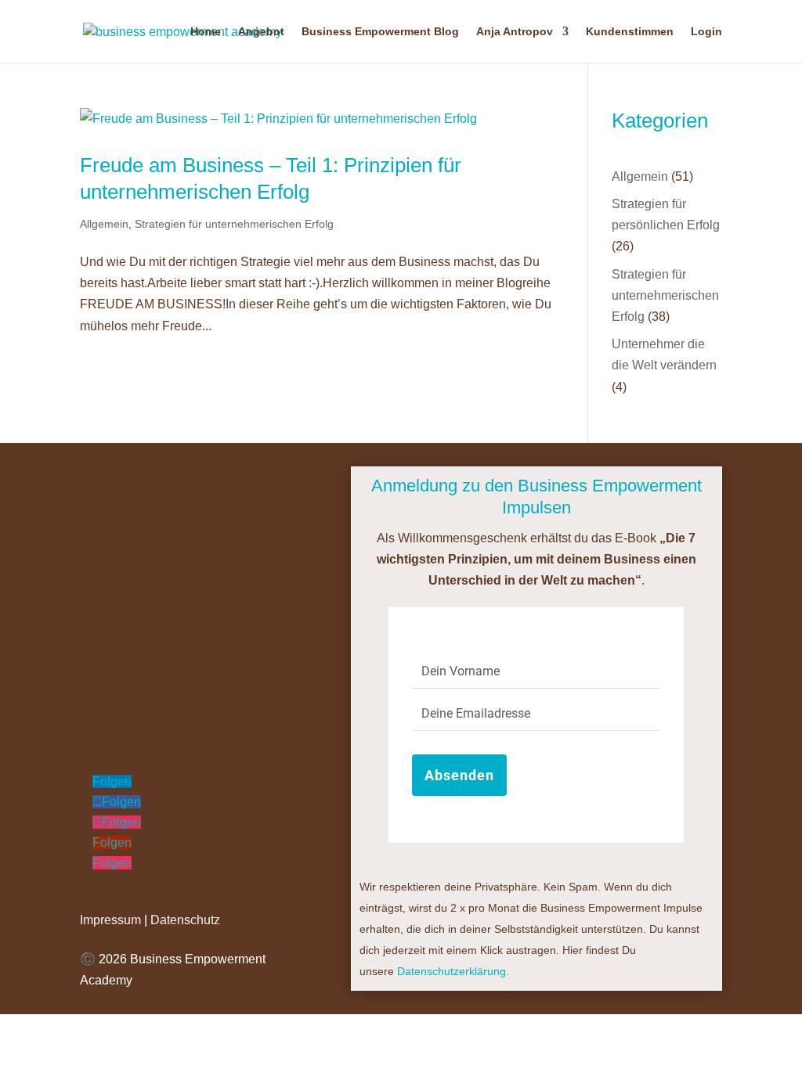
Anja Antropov (514, 32)
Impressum (110, 920)
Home (205, 32)
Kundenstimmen (630, 32)
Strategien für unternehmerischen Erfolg (234, 224)
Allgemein (104, 224)
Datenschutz (185, 920)
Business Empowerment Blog (380, 32)
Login (706, 32)
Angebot (261, 32)
